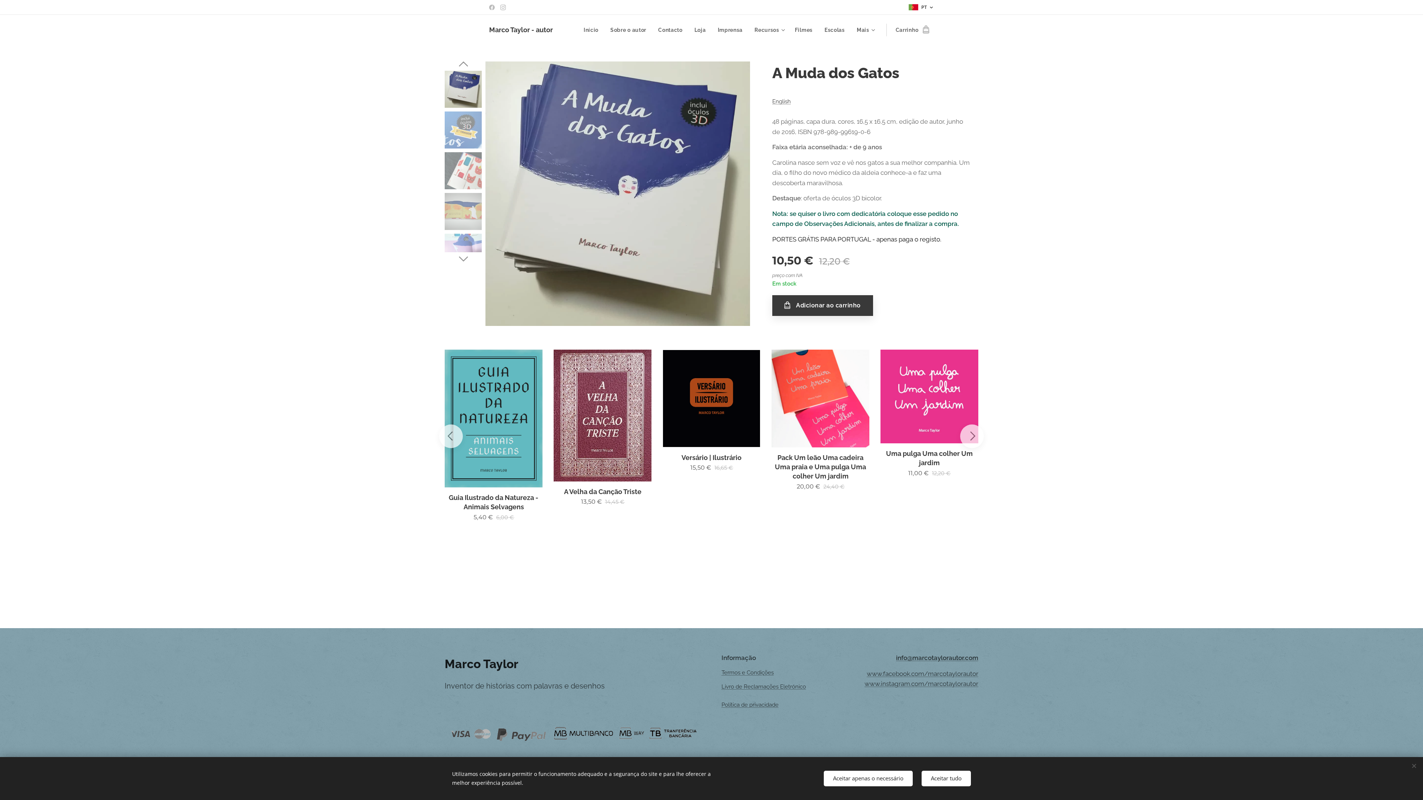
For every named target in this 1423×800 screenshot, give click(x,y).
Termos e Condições (748, 672)
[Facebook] (492, 7)
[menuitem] (593, 30)
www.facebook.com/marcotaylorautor (922, 673)
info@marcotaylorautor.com (937, 657)
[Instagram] (503, 7)
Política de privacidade (750, 704)
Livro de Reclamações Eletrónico (764, 686)
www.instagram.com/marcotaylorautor (921, 683)
